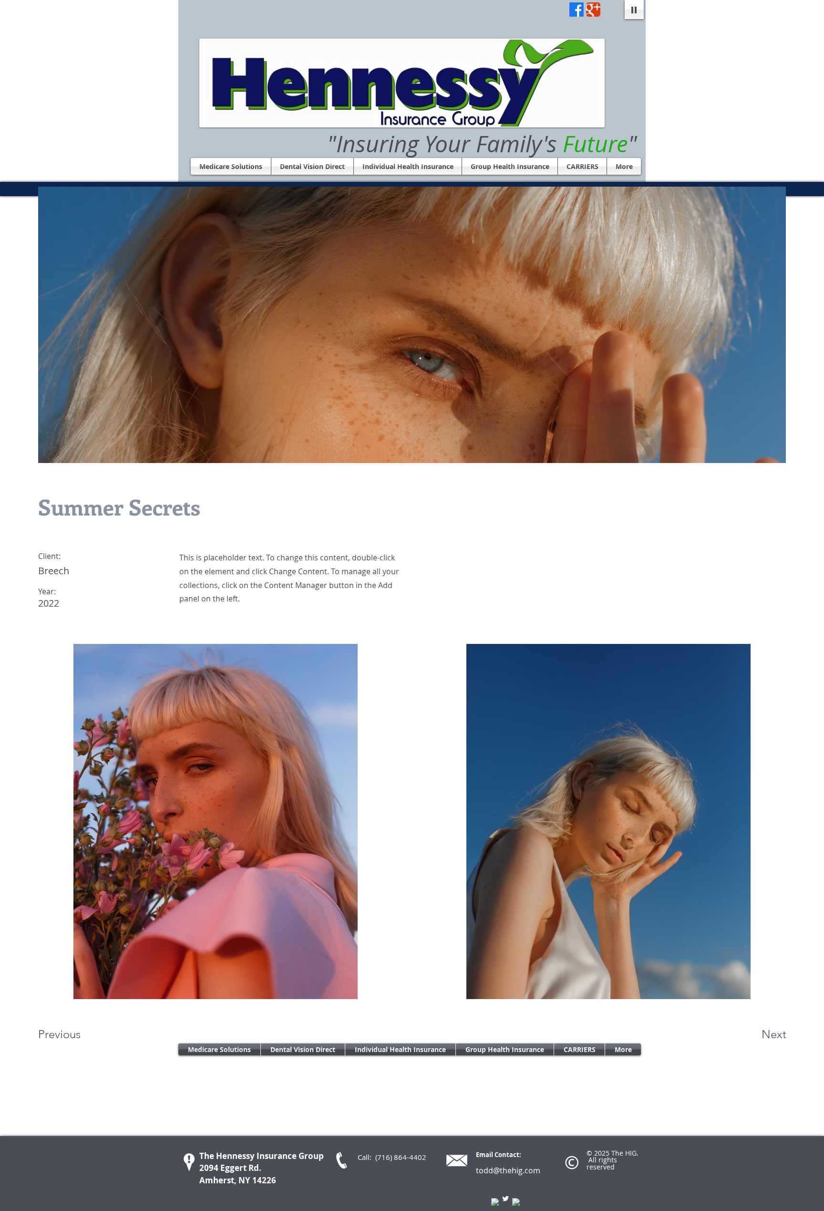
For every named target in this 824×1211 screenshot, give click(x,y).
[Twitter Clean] (505, 1198)
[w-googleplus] (516, 1202)
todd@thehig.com (508, 1170)
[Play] (634, 9)
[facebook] (495, 1202)
